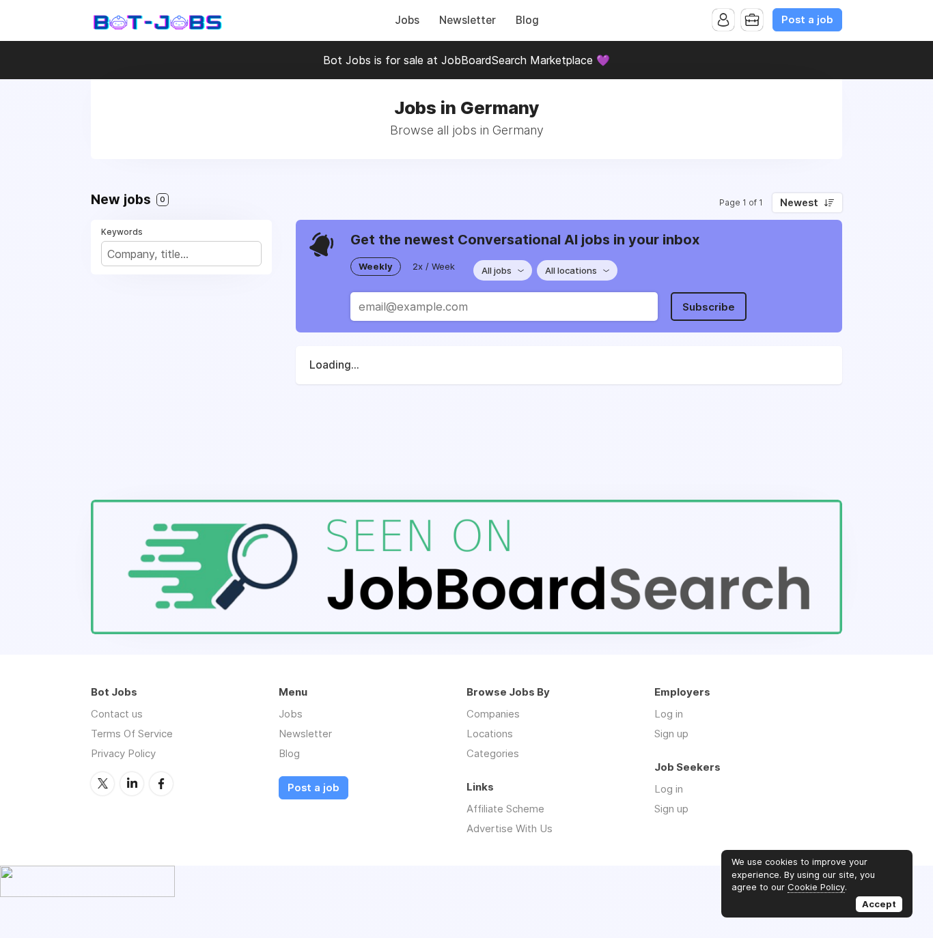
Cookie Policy (816, 886)
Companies (493, 713)
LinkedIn (131, 783)
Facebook (161, 783)
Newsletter (467, 20)
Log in (668, 713)
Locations (489, 733)
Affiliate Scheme (505, 808)
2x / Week (434, 266)
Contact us (117, 713)
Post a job (807, 20)
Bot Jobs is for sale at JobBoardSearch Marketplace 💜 (466, 60)
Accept (879, 903)
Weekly (376, 266)
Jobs (407, 20)
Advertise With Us (509, 828)
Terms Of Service (132, 733)
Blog (527, 20)
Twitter (102, 783)
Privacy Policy (123, 753)
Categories (492, 753)
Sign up (671, 733)
